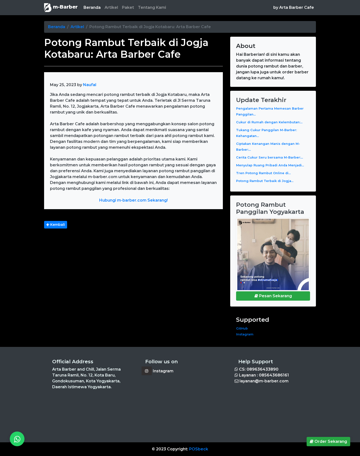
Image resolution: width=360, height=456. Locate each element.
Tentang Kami (152, 7)
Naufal (89, 84)
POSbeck (198, 449)
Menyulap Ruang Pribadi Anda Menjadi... (270, 165)
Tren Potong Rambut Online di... (263, 173)
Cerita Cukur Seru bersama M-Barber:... (269, 157)
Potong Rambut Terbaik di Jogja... (264, 181)
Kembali (57, 224)
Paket (128, 7)
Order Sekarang (330, 441)
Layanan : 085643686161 (263, 375)
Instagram (244, 334)
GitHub (242, 328)
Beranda (93, 7)
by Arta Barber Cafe (293, 7)
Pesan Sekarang (275, 296)
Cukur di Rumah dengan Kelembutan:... (269, 122)
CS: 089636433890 (258, 369)
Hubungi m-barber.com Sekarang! (133, 200)
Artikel (111, 7)
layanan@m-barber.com (263, 381)
